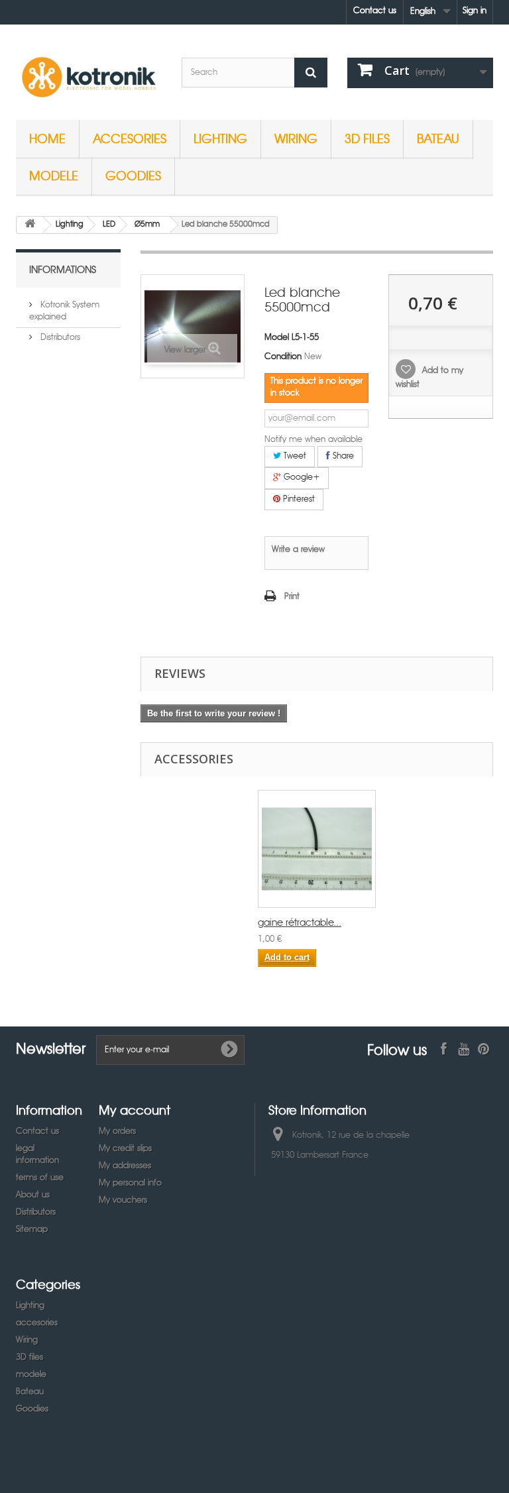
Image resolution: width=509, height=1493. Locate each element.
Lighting (220, 138)
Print (292, 596)
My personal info (130, 1183)
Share (342, 456)
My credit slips (125, 1148)
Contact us (374, 11)
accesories (129, 138)
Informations (62, 269)
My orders (117, 1131)
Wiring (295, 138)
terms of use (40, 1178)
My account (134, 1110)
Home (47, 138)
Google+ (300, 477)
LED (109, 225)
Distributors (59, 337)
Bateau (438, 138)
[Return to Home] (29, 225)
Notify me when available (313, 439)
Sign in (474, 11)
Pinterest (297, 499)
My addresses (125, 1166)
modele (53, 175)
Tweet (293, 456)
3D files (367, 138)
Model (276, 337)
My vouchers (123, 1200)
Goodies (133, 175)
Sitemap (32, 1229)
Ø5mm (147, 225)
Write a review (298, 549)
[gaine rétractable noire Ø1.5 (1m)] (317, 849)
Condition (283, 357)
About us (33, 1195)
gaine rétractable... (299, 923)
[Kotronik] (89, 77)
